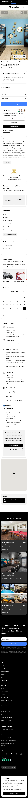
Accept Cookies (14, 793)
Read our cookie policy (8, 789)
